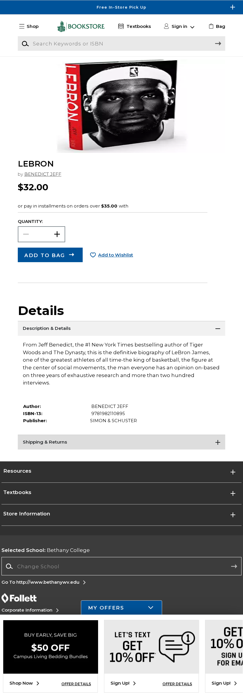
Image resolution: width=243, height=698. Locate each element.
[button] (121, 7)
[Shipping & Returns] (121, 442)
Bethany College (45, 550)
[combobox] (121, 566)
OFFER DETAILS (76, 684)
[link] (216, 26)
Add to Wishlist (115, 255)
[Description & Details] (121, 328)
